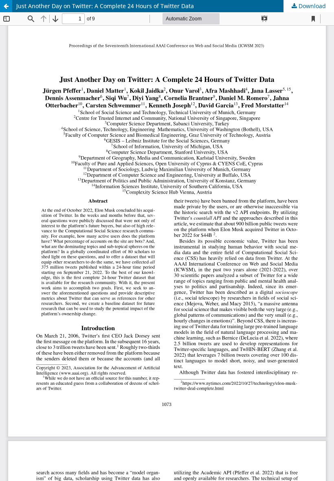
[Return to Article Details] (6, 6)
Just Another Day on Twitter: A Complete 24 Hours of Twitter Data (105, 6)
